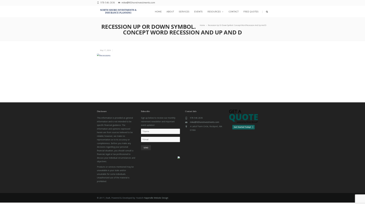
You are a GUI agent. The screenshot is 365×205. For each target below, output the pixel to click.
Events (198, 11)
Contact (234, 11)
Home (158, 11)
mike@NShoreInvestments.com (138, 2)
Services (184, 11)
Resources (214, 11)
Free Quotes (250, 11)
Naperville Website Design (156, 197)
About (170, 11)
